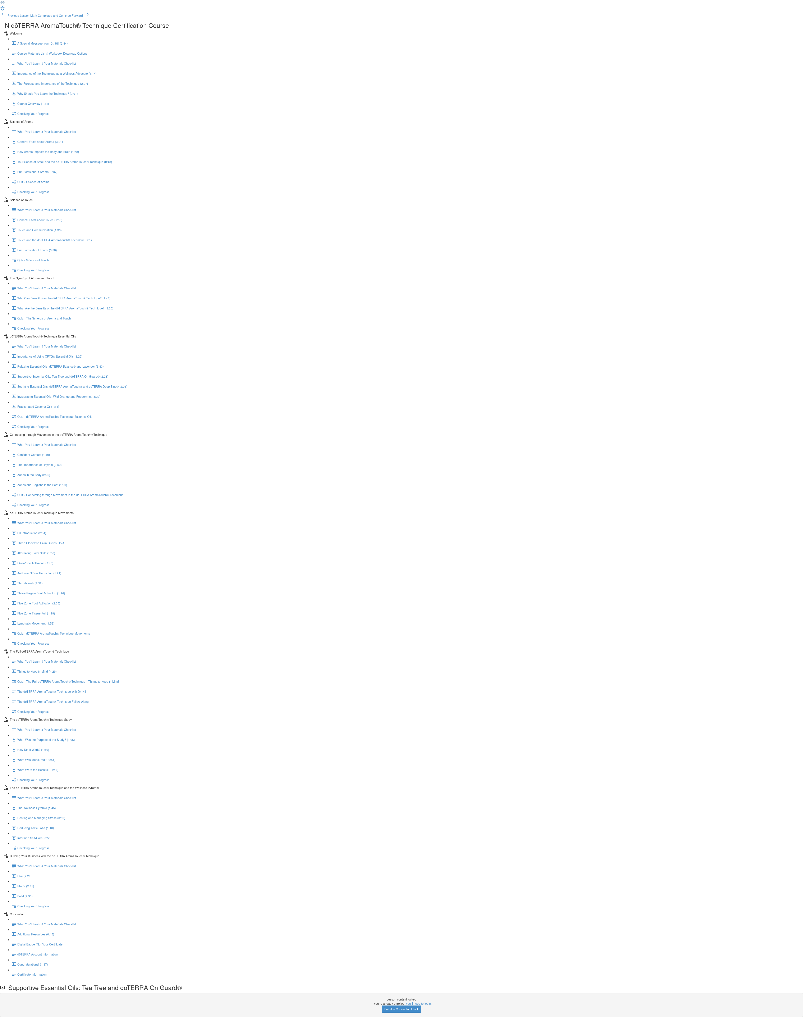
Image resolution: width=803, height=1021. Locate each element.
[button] (2, 4)
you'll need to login (418, 1003)
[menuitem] (2, 10)
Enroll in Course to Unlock (401, 1009)
